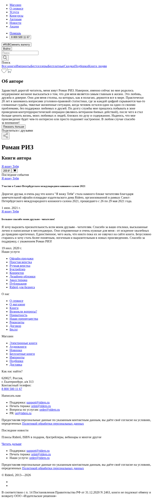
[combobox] (76, 53)
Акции (14, 26)
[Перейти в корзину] (9, 72)
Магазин (15, 5)
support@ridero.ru (38, 402)
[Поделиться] (6, 135)
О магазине (17, 304)
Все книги (9, 66)
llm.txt (14, 329)
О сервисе (16, 8)
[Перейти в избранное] (4, 72)
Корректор (17, 273)
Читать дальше (12, 444)
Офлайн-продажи (21, 258)
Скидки (69, 66)
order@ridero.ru (49, 409)
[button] (76, 57)
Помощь (15, 33)
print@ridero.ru (41, 406)
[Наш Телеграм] (11, 485)
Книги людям (97, 66)
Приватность (18, 315)
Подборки (81, 66)
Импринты (23, 66)
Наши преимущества (24, 318)
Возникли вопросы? (23, 311)
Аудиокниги (18, 346)
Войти (6, 48)
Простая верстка (21, 262)
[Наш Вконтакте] (12, 481)
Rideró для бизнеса (22, 287)
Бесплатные (56, 66)
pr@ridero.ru (23, 413)
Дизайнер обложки (22, 276)
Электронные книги (23, 343)
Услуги (14, 12)
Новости (15, 23)
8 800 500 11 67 (12, 389)
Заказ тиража (18, 280)
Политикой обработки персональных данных (53, 423)
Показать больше (13, 126)
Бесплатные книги (22, 353)
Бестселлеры (39, 66)
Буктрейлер (17, 269)
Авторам (16, 19)
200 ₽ (6, 170)
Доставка (16, 364)
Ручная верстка (20, 265)
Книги (14, 308)
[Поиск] (5, 58)
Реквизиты (17, 322)
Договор (15, 326)
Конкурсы (16, 15)
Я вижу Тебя (10, 178)
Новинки (16, 350)
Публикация (18, 283)
